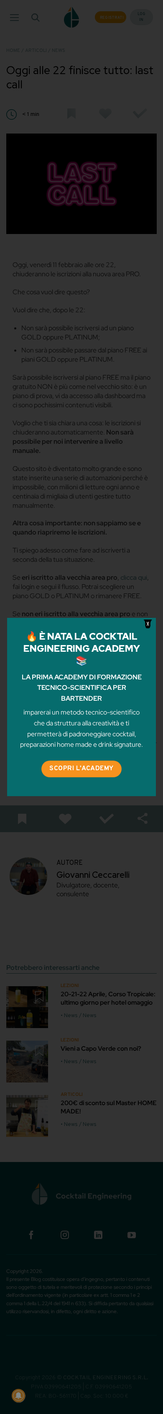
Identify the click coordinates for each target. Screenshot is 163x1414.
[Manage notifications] (18, 1395)
